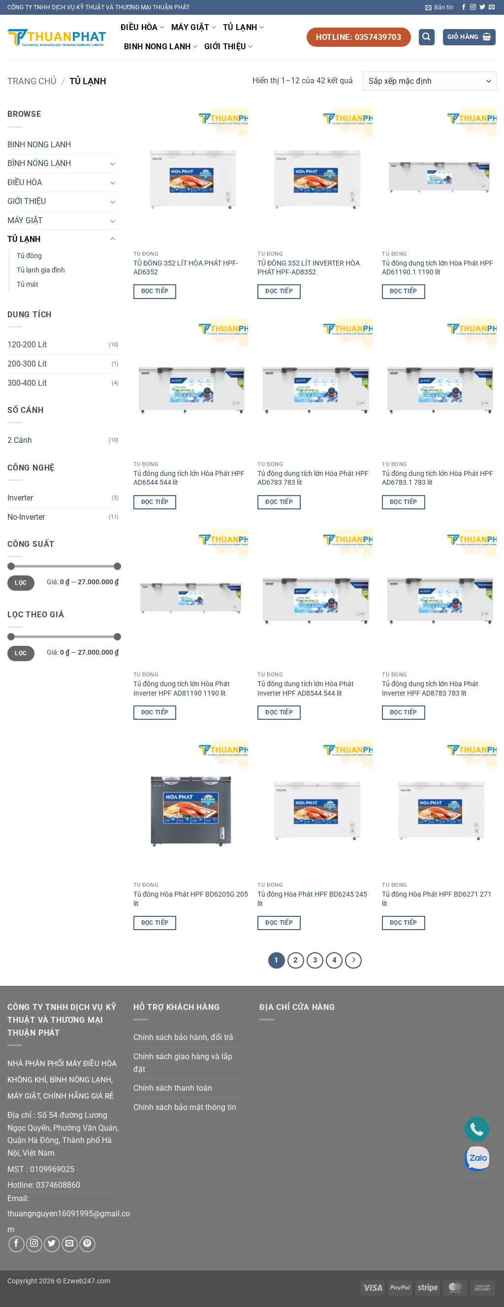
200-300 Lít (27, 364)
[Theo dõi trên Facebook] (464, 7)
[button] (439, 7)
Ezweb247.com (86, 1281)
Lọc (21, 582)
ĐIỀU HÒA (139, 27)
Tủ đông (29, 256)
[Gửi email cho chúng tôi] (492, 7)
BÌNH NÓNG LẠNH (39, 163)
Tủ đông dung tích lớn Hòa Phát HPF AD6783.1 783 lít (437, 478)
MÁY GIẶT (190, 27)
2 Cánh (19, 440)
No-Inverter (26, 517)
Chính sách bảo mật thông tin (184, 1107)
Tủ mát (27, 284)
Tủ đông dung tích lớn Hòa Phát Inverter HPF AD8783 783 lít (430, 689)
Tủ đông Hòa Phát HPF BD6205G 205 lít (190, 899)
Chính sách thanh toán (172, 1088)
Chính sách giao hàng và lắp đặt (182, 1063)
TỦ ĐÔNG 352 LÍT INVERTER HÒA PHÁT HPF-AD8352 (308, 268)
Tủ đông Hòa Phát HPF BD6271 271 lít (437, 899)
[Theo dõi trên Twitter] (482, 7)
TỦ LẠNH (240, 27)
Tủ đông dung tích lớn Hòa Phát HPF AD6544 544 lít (189, 478)
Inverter (20, 498)
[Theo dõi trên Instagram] (473, 7)
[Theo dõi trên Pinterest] (87, 1244)
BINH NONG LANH (157, 46)
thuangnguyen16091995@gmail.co (68, 1213)
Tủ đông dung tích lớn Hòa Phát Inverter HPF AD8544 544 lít (305, 689)
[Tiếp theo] (353, 960)
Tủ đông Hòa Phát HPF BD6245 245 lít (312, 899)
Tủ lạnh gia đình (41, 270)
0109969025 (52, 1169)
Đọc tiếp (155, 291)
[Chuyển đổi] (113, 163)
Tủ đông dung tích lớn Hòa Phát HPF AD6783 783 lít (313, 478)
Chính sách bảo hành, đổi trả (183, 1037)
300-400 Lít (27, 383)
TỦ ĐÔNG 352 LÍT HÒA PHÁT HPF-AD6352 (185, 268)
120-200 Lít (27, 344)
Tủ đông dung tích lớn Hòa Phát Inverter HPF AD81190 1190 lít (181, 689)
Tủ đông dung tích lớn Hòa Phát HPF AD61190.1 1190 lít (437, 268)
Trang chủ (32, 81)
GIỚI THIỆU (225, 46)
